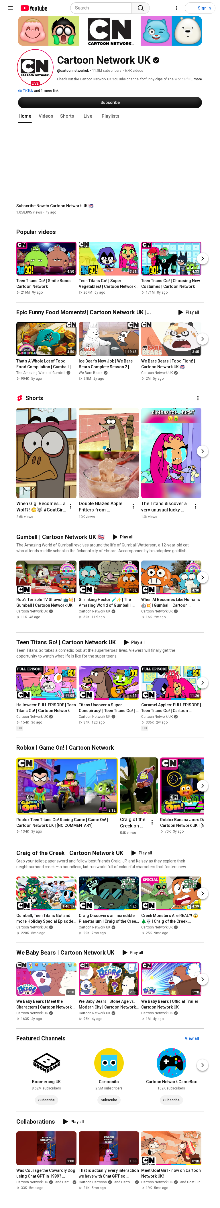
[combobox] (102, 8)
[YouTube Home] (33, 8)
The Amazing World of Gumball (40, 373)
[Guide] (10, 8)
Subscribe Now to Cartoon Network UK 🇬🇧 (54, 205)
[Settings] (176, 8)
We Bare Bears (91, 373)
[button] (35, 67)
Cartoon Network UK (157, 373)
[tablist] (110, 116)
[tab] (25, 116)
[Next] (202, 259)
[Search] (140, 8)
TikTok (27, 91)
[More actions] (198, 398)
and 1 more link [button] (46, 91)
